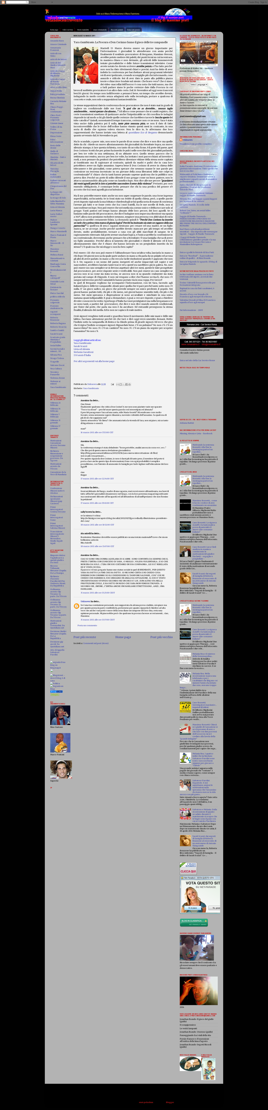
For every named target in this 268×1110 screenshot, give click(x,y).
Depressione (56, 132)
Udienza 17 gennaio (55, 427)
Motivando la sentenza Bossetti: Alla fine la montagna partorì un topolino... (203, 448)
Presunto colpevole (55, 301)
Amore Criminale (58, 44)
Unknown (85, 601)
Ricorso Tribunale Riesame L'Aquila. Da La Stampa (58, 569)
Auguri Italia (56, 91)
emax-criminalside (100, 29)
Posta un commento (87, 625)
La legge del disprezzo (56, 193)
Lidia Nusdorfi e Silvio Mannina (57, 202)
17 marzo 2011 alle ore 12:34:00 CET (97, 478)
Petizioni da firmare (55, 288)
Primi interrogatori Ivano (56, 517)
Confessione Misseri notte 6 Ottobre (57, 490)
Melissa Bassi (56, 255)
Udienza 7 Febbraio (55, 415)
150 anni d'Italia (82, 355)
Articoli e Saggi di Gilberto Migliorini (57, 73)
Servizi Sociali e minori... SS (57, 350)
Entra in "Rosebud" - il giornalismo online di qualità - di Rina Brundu (196, 257)
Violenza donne (57, 378)
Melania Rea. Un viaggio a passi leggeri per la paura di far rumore (198, 200)
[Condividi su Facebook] (126, 384)
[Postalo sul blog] (120, 384)
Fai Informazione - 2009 (191, 310)
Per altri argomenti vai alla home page (94, 361)
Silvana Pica (56, 355)
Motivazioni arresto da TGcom (55, 466)
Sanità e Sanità (57, 330)
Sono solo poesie (133, 29)
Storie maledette (83, 29)
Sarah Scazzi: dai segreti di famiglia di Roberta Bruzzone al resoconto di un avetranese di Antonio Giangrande (204, 578)
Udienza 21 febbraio (55, 404)
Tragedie (54, 361)
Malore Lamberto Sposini (55, 222)
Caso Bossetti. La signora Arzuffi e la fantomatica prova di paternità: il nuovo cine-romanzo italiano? (204, 527)
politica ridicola (57, 296)
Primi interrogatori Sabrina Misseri (57, 525)
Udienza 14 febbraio (55, 410)
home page (54, 29)
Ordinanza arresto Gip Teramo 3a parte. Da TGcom (58, 592)
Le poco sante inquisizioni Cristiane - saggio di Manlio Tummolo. (197, 194)
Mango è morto (57, 228)
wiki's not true (68, 29)
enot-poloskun (146, 1102)
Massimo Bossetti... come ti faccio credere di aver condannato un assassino (204, 502)
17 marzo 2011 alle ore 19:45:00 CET (97, 503)
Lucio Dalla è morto (56, 215)
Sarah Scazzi (80, 346)
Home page (123, 637)
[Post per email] (112, 384)
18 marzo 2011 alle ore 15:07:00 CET (97, 546)
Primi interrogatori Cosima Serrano (58, 509)
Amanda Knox (57, 41)
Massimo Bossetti (54, 250)
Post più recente (85, 637)
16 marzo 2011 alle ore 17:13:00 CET (97, 432)
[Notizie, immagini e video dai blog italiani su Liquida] (55, 672)
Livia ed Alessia (82, 349)
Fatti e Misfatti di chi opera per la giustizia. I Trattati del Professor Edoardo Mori (195, 187)
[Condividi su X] (123, 384)
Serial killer (55, 345)
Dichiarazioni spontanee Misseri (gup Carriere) (56, 500)
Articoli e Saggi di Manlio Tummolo (57, 81)
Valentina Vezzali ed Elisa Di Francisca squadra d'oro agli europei (197, 301)
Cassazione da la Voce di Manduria (58, 473)
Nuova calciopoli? (55, 277)
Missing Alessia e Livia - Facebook (196, 433)
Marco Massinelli (58, 231)
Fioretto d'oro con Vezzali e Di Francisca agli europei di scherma (196, 295)
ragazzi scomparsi (55, 313)
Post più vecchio (161, 637)
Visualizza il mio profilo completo (196, 144)
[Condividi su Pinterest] (129, 384)
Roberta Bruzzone (54, 318)
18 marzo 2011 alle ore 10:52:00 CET (97, 525)
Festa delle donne (55, 146)
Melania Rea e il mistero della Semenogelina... (203, 655)
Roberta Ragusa (58, 323)
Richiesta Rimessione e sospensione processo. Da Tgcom (56, 456)
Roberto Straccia (58, 327)
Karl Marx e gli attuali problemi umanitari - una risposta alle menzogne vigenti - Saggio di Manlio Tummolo (198, 231)
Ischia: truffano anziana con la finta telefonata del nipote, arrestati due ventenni (196, 276)
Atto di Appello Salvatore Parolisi (57, 652)
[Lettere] (56, 692)
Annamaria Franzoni (55, 49)
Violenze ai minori (55, 382)
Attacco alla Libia (58, 87)
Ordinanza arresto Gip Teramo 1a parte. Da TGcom (58, 613)
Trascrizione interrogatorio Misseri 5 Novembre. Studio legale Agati (57, 537)
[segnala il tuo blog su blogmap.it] (58, 668)
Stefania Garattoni (83, 352)
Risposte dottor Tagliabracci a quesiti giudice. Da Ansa (57, 558)
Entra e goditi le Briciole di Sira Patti (197, 252)
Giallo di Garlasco (54, 152)
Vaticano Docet (57, 365)
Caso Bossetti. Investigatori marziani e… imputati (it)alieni (204, 704)
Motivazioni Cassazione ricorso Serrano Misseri (57, 444)
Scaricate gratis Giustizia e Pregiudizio (57, 339)
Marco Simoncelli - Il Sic (57, 243)
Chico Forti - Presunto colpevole (56, 117)
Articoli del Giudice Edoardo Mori (58, 65)
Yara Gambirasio (82, 343)
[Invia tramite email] (117, 384)
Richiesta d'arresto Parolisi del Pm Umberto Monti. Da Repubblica (58, 581)
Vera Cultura (56, 368)
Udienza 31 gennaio (55, 421)
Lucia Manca (56, 210)
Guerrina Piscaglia (54, 170)
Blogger (170, 1102)
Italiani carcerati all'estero (58, 181)
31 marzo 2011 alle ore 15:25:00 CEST (98, 593)
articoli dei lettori (58, 59)
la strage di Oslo (58, 198)
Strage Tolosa (57, 358)
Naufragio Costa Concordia (58, 265)
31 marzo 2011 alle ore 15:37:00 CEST (98, 620)
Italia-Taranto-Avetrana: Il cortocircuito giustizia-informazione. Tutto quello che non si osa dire (199, 168)
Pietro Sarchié (57, 293)
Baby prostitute (57, 94)
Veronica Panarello (55, 373)
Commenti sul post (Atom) (96, 643)
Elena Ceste (55, 136)
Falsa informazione (56, 140)
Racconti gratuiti (117, 29)
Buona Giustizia (57, 98)
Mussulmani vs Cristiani (57, 259)
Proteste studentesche (56, 307)
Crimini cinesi (56, 123)
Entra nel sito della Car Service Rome (197, 360)
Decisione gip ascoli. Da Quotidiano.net (57, 644)
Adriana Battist (187, 423)
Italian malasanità (55, 175)
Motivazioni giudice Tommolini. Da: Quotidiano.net (57, 624)
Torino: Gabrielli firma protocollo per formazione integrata (197, 283)
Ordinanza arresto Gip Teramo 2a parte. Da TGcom (58, 603)
